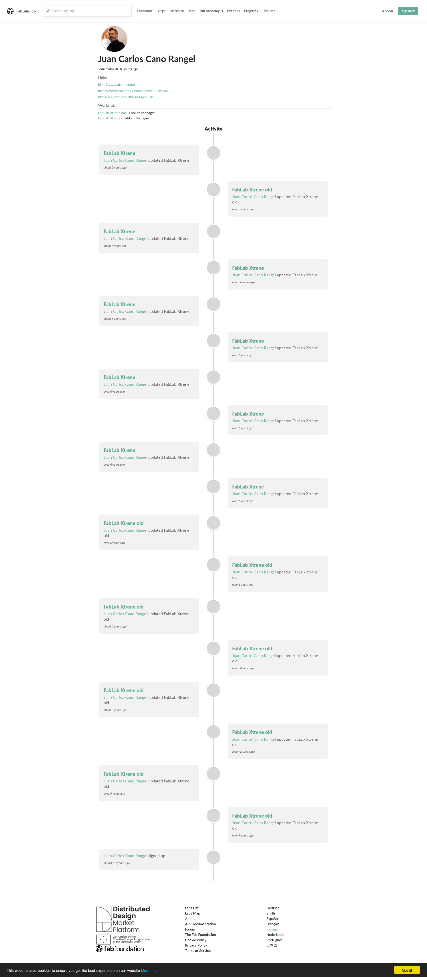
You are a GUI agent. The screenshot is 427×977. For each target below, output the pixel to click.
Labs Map (192, 913)
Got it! (407, 970)
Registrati (408, 11)
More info (149, 970)
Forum (268, 11)
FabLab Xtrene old (112, 113)
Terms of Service (198, 951)
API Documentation (200, 924)
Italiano (272, 929)
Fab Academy (210, 11)
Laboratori (145, 11)
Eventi (232, 11)
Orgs (161, 11)
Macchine (177, 11)
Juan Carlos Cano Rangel (125, 161)
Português (274, 940)
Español (272, 919)
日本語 (271, 945)
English (272, 913)
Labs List (192, 908)
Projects (250, 11)
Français (272, 924)
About (190, 919)
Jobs (191, 11)
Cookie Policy (195, 940)
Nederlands (275, 935)
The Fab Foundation (200, 935)
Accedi (387, 11)
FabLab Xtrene (109, 118)
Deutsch (273, 908)
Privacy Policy (196, 945)
